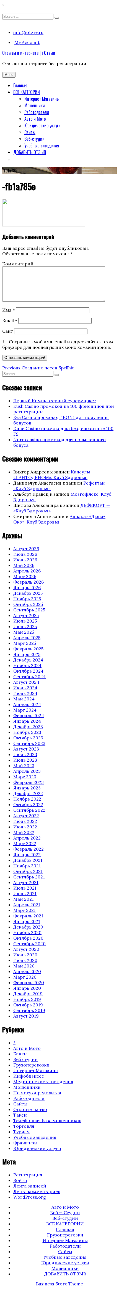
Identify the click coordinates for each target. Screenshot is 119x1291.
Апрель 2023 (27, 771)
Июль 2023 (25, 754)
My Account (27, 42)
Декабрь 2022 (28, 793)
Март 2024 (25, 710)
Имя (8, 310)
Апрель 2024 (27, 704)
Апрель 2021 (26, 904)
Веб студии (25, 1059)
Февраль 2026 (28, 582)
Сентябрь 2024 (29, 676)
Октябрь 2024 (28, 671)
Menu (8, 75)
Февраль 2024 (28, 715)
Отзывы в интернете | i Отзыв (28, 53)
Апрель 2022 (27, 838)
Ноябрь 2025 (27, 598)
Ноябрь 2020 (27, 932)
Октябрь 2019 (28, 1005)
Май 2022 (23, 832)
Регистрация (27, 1175)
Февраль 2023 (28, 782)
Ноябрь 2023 (27, 732)
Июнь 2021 (25, 893)
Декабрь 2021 (27, 860)
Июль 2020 (25, 954)
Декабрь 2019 (28, 993)
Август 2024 (26, 682)
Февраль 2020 (28, 982)
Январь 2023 (27, 788)
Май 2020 (24, 966)
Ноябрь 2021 (27, 865)
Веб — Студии (65, 1212)
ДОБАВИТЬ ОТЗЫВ (29, 152)
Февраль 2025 (28, 648)
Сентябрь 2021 (29, 877)
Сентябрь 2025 (29, 610)
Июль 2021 (25, 888)
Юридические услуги (42, 125)
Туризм (21, 1131)
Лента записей (29, 1186)
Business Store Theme (59, 1284)
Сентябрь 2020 (29, 943)
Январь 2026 (27, 587)
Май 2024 (24, 699)
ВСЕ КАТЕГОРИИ (26, 92)
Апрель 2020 (27, 971)
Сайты (29, 132)
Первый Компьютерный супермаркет (54, 400)
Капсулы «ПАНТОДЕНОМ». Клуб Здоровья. (51, 474)
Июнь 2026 (25, 559)
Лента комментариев (36, 1191)
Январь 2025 (26, 654)
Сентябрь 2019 (29, 1010)
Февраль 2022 (28, 849)
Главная (20, 85)
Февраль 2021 (28, 916)
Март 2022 (24, 843)
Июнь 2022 (25, 827)
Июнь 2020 (25, 960)
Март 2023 (24, 776)
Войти (20, 1180)
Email (9, 320)
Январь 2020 (27, 988)
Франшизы (25, 1143)
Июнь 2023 (25, 760)
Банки (20, 1054)
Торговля (23, 1126)
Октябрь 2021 (28, 871)
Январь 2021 (26, 921)
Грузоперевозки (31, 1065)
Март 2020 (25, 977)
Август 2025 (26, 615)
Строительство (30, 1109)
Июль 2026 (25, 554)
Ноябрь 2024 (27, 665)
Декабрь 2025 (28, 593)
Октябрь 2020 (28, 938)
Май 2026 (23, 565)
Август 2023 (26, 749)
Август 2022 (26, 815)
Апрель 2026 (27, 571)
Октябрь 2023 (28, 737)
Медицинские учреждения (43, 1081)
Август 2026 (26, 548)
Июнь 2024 (25, 693)
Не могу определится (37, 1092)
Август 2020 (26, 949)
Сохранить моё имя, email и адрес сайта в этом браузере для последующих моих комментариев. (57, 344)
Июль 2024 (25, 687)
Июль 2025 (25, 621)
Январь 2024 (27, 721)
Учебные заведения (41, 145)
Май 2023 (23, 765)
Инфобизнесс (28, 1076)
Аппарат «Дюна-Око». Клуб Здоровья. (59, 519)
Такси (20, 1115)
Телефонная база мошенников (47, 1120)
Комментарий (17, 263)
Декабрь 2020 (28, 927)
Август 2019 (26, 1016)
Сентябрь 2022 (29, 810)
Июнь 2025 (25, 626)
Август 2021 (25, 882)
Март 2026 (24, 576)
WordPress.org (29, 1197)
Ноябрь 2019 (27, 999)
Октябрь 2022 (28, 804)
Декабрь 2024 (28, 660)
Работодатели (36, 112)
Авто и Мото (35, 118)
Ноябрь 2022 (27, 799)
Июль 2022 (25, 821)
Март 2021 (24, 910)
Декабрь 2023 (28, 726)
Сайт (7, 331)
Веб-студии (34, 138)
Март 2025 (24, 643)
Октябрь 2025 (28, 604)
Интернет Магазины (42, 98)
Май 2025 (23, 632)
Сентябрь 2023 (29, 743)
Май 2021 (23, 899)
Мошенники (34, 105)
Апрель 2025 (26, 637)
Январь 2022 (27, 854)
